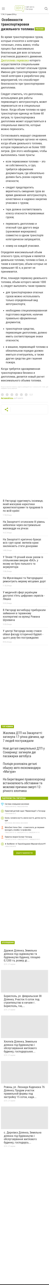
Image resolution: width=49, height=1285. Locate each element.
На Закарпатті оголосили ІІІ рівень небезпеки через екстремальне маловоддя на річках (24, 525)
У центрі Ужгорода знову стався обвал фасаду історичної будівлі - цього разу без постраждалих (23, 634)
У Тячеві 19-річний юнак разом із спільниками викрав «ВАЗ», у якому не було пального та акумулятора (23, 562)
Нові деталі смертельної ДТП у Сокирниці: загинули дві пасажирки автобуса (24, 752)
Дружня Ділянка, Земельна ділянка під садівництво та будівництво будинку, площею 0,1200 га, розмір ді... (22, 955)
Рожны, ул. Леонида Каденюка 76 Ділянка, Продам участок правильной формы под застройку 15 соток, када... (24, 1092)
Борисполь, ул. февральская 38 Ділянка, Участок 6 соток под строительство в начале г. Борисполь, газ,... (23, 1001)
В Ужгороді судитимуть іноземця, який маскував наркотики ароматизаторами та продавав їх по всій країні (23, 505)
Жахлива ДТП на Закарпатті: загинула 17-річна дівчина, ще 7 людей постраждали (23, 737)
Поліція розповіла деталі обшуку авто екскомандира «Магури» (22, 767)
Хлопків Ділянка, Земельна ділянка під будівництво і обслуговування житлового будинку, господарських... (20, 1046)
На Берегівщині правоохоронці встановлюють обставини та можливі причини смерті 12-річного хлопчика (24, 785)
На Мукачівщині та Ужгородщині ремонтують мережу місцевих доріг (24, 579)
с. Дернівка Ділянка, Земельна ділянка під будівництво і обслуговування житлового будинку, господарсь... (22, 1137)
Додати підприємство (24, 853)
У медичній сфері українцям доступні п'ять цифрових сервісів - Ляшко (24, 596)
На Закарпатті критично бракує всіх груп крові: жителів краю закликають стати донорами (22, 543)
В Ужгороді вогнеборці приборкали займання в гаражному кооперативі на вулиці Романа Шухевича (24, 615)
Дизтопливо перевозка (15, 60)
